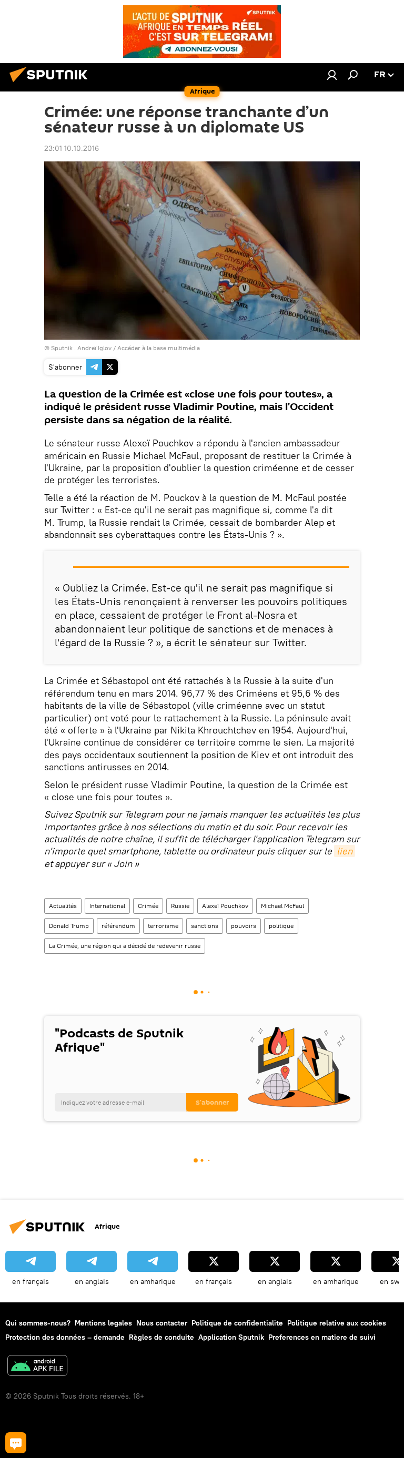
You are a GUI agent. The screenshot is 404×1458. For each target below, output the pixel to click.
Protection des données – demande (65, 1337)
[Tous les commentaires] (15, 1442)
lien (344, 851)
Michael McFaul (282, 906)
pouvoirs (243, 926)
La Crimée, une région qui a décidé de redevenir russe (124, 946)
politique (281, 926)
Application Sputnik (231, 1337)
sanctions (204, 926)
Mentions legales (103, 1323)
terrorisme (163, 926)
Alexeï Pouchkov (225, 906)
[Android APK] (37, 1367)
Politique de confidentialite (237, 1323)
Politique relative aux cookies (336, 1323)
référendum (118, 926)
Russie (180, 906)
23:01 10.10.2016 (71, 148)
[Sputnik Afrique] (51, 83)
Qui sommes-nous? (37, 1323)
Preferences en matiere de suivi (322, 1337)
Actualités (63, 906)
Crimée (148, 906)
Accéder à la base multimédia (158, 348)
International (107, 906)
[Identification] (331, 74)
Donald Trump (69, 926)
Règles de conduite (161, 1337)
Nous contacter (161, 1323)
